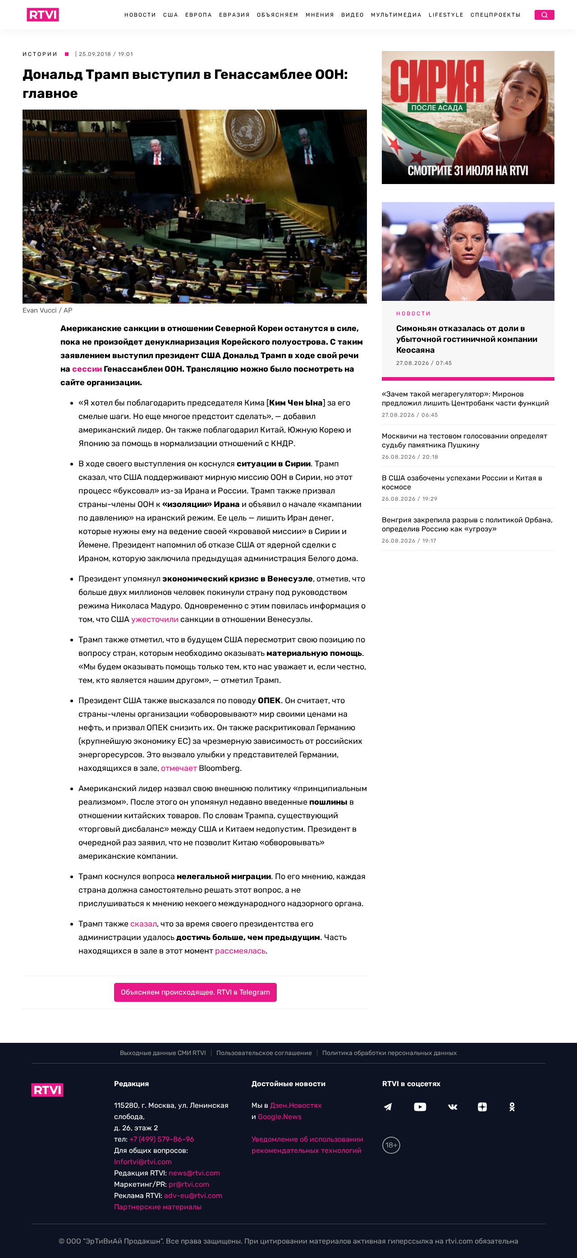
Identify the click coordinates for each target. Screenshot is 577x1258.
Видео (352, 15)
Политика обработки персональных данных (389, 1053)
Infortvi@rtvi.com (143, 1161)
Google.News (280, 1116)
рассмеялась (240, 951)
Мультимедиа (396, 15)
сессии (87, 369)
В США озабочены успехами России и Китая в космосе (462, 482)
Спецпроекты (496, 15)
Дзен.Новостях (296, 1105)
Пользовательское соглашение (264, 1053)
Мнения (320, 15)
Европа (198, 15)
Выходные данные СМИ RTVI (163, 1053)
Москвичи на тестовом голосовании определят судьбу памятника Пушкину (464, 440)
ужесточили (155, 619)
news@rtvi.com (194, 1173)
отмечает (179, 768)
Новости (140, 15)
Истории (40, 54)
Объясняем (278, 15)
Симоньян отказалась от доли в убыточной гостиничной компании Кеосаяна (466, 339)
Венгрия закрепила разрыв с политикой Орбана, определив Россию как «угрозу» (467, 524)
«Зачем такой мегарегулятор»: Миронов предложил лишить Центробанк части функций (465, 398)
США (171, 15)
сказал (143, 924)
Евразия (234, 15)
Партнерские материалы (157, 1207)
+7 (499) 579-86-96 (161, 1139)
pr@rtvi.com (189, 1184)
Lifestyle (446, 15)
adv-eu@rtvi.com (193, 1195)
